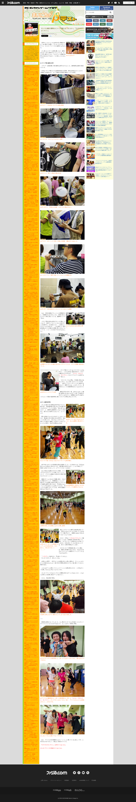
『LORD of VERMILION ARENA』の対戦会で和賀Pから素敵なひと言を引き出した (31, 294)
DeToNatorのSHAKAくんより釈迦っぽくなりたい (31, 103)
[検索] (110, 12)
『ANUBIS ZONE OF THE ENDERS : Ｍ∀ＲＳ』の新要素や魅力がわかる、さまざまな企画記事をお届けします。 (103, 82)
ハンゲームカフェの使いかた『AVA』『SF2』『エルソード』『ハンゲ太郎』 (31, 552)
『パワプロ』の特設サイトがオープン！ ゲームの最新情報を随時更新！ (103, 154)
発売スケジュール (45, 3)
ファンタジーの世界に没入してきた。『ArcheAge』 (31, 685)
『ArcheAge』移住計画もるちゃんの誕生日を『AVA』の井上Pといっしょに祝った (31, 561)
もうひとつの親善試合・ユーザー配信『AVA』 (31, 724)
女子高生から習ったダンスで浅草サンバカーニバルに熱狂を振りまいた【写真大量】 (31, 163)
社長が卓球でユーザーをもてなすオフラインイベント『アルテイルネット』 (31, 675)
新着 (24, 3)
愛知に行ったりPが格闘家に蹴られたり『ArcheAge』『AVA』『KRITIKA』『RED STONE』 (31, 520)
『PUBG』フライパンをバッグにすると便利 (31, 119)
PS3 (95, 20)
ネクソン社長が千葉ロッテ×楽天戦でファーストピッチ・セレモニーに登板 (31, 308)
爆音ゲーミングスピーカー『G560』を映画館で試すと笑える (31, 90)
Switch (33, 3)
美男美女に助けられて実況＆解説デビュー (31, 243)
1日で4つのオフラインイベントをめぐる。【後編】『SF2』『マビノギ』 (31, 754)
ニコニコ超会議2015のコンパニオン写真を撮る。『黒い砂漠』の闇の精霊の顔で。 (31, 332)
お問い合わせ (44, 780)
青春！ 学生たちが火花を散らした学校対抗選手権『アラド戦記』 (31, 665)
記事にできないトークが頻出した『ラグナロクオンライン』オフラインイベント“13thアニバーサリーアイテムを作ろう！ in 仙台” (31, 302)
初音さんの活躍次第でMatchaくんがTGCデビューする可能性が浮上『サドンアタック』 (31, 509)
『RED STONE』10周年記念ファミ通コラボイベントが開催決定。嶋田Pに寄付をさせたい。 (31, 341)
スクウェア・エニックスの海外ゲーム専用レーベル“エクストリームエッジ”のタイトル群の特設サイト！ (103, 175)
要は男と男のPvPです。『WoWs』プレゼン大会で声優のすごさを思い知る (31, 136)
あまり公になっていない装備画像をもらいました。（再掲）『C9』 (31, 679)
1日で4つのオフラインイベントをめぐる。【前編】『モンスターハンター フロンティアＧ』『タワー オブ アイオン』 (31, 759)
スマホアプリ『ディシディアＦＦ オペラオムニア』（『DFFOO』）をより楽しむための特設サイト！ (103, 108)
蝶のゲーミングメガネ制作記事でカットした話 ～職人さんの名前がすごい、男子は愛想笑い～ (31, 85)
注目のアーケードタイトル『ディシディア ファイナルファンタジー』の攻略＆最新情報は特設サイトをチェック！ (103, 169)
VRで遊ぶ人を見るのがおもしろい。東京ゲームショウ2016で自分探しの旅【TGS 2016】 (31, 229)
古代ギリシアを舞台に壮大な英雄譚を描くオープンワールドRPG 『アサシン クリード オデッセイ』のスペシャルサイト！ (103, 76)
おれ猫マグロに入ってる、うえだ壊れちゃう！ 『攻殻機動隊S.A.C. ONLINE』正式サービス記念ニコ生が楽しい (31, 201)
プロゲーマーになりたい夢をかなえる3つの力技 (31, 233)
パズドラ (45, 556)
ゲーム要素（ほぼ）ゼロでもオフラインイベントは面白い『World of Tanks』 (31, 431)
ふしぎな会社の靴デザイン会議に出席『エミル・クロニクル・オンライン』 (31, 337)
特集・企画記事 (73, 3)
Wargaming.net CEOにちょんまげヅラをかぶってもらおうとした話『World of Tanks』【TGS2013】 (31, 576)
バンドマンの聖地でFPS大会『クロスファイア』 (31, 721)
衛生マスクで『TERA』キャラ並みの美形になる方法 (31, 381)
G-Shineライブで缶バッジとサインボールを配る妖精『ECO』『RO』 (31, 453)
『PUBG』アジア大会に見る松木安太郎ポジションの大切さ (31, 140)
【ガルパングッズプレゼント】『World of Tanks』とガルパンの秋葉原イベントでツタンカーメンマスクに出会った (31, 529)
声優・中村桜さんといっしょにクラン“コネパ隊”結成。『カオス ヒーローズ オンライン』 (31, 639)
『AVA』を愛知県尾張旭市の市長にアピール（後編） (31, 469)
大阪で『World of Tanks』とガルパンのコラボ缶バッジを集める (31, 316)
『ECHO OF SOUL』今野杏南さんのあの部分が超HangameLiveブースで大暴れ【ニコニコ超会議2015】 (31, 320)
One (102, 24)
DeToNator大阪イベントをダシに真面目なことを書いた (31, 143)
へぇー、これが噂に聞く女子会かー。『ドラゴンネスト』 (31, 504)
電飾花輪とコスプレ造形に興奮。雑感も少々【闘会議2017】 (31, 192)
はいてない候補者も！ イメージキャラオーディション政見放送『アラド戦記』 (31, 631)
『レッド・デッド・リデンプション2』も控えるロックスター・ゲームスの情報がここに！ (103, 88)
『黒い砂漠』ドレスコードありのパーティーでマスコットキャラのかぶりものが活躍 (31, 94)
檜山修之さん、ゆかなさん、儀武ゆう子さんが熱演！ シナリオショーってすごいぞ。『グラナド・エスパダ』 (32, 650)
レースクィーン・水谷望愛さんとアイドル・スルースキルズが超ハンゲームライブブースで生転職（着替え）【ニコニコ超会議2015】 (31, 327)
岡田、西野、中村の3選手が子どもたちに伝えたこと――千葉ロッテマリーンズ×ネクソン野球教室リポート (31, 247)
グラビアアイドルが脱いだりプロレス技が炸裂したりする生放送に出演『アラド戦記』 (31, 484)
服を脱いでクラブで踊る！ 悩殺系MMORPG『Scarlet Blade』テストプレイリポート (32, 588)
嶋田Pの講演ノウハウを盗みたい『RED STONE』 (31, 488)
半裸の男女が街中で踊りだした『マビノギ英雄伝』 (31, 602)
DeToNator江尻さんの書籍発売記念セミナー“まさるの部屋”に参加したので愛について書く (31, 74)
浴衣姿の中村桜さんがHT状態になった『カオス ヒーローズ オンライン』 (31, 610)
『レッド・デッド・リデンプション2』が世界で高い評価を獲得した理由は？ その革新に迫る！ (103, 49)
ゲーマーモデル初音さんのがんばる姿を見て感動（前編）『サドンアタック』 (31, 500)
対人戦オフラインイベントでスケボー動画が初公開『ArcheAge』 (31, 346)
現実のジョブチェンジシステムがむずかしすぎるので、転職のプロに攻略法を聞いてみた (103, 129)
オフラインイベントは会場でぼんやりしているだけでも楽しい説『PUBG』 (31, 129)
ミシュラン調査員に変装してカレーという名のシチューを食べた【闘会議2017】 (31, 197)
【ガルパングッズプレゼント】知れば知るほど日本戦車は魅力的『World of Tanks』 (31, 535)
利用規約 (66, 780)
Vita (102, 20)
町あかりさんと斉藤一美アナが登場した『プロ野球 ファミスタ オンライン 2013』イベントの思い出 (31, 515)
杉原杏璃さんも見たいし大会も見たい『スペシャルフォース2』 (31, 606)
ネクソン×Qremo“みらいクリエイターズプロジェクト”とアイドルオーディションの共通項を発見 (31, 394)
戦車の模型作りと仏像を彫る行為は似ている (31, 148)
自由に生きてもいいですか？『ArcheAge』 (31, 731)
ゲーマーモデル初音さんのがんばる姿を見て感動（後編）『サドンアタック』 (31, 496)
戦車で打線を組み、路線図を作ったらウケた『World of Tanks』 (31, 360)
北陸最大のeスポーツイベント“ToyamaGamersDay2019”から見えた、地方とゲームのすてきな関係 (32, 68)
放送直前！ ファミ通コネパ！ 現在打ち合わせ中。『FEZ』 (31, 750)
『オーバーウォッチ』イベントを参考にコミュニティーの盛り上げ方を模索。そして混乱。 (31, 183)
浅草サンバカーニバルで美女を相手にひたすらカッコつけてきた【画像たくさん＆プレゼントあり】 (31, 276)
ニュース (61, 3)
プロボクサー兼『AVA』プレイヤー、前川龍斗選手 (31, 734)
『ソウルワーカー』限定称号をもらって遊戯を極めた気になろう (31, 240)
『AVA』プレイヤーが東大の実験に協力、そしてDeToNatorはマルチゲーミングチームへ (31, 399)
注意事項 (74, 780)
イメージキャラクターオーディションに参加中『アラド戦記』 (31, 635)
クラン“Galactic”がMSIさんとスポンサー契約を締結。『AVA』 (31, 737)
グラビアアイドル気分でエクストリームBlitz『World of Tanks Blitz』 (31, 410)
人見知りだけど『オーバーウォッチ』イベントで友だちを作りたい (31, 179)
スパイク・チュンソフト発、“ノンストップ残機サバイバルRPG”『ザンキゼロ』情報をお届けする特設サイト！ (103, 102)
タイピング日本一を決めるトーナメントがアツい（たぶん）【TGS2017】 (31, 156)
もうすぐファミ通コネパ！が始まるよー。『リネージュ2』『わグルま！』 (31, 718)
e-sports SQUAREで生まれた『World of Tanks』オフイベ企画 (31, 492)
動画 (66, 3)
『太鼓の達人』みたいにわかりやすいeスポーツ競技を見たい (31, 152)
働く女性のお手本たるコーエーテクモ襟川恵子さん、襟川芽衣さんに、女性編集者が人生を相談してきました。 (103, 143)
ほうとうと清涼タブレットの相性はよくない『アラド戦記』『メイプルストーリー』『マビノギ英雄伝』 (31, 436)
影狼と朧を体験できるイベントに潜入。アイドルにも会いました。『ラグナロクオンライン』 (31, 699)
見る (50, 36)
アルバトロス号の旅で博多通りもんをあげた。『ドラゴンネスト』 (31, 694)
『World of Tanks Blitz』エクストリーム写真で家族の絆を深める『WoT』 (31, 449)
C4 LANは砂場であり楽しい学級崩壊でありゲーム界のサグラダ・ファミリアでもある (31, 124)
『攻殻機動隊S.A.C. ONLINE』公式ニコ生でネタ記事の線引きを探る (31, 210)
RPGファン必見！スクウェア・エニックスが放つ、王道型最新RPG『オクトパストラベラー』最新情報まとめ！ (103, 95)
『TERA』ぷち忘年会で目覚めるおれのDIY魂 (31, 132)
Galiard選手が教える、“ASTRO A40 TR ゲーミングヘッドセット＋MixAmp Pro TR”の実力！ (103, 56)
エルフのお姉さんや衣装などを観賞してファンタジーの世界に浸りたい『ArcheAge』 (31, 645)
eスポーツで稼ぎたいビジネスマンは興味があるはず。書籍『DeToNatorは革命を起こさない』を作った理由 (31, 79)
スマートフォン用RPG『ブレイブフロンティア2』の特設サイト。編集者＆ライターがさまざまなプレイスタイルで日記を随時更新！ (103, 123)
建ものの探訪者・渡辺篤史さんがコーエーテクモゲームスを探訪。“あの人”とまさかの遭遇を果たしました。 (103, 149)
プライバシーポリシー (56, 780)
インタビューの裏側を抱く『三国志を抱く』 (31, 682)
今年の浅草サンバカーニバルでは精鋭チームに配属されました (31, 281)
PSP (109, 24)
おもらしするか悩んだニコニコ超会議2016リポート (31, 236)
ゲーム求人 (54, 3)
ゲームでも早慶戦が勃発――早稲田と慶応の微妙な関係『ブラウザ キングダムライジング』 (31, 594)
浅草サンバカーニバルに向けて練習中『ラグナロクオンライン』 (31, 622)
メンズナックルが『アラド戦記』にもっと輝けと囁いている (31, 457)
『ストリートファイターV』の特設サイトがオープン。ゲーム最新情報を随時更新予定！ (103, 162)
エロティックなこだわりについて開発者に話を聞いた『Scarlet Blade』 (31, 565)
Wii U (96, 24)
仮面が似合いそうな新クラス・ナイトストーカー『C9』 (31, 691)
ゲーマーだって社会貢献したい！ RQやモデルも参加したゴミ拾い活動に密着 (31, 188)
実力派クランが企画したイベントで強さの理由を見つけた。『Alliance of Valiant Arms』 (31, 670)
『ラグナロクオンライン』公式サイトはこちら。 (53, 745)
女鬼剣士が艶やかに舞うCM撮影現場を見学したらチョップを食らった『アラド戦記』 (31, 599)
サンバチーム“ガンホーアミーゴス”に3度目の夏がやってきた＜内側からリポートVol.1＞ (31, 420)
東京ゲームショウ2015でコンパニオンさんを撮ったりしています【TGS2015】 (31, 271)
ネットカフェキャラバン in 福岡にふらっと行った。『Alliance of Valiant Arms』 (31, 705)
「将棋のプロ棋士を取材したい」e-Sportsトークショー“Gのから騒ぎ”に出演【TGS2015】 (31, 266)
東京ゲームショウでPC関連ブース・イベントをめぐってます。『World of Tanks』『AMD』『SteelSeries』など (31, 582)
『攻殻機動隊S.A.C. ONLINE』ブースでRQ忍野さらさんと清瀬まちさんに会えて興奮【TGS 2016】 (31, 223)
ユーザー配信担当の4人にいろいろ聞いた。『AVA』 (31, 714)
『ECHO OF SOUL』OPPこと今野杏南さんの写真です (31, 297)
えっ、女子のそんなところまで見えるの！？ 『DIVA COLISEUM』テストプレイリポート (31, 656)
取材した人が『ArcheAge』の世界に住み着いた (31, 614)
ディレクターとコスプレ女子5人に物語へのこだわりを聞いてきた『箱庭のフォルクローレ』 (31, 556)
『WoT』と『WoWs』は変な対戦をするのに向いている (31, 166)
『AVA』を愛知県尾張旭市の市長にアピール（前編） (31, 472)
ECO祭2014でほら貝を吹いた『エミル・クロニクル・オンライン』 (31, 373)
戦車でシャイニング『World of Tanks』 (30, 460)
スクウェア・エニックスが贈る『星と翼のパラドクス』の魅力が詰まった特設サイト (103, 62)
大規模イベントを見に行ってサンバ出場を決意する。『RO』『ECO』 (31, 728)
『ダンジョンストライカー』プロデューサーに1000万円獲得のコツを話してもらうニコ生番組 (31, 253)
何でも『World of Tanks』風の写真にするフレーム (31, 146)
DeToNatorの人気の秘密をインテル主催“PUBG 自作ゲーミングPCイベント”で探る (31, 106)
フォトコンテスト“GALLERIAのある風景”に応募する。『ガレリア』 (31, 661)
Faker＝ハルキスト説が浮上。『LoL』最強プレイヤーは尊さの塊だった (31, 116)
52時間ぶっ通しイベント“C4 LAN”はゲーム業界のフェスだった (31, 170)
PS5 (28, 3)
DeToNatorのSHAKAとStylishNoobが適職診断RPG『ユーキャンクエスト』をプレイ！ (103, 42)
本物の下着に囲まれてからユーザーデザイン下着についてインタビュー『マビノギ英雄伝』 (31, 377)
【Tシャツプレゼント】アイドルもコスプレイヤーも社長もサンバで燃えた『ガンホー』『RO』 (31, 570)
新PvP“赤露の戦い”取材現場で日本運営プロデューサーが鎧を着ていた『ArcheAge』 (31, 351)
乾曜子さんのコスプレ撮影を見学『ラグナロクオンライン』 (31, 206)
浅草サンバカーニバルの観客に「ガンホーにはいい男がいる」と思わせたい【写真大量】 (31, 215)
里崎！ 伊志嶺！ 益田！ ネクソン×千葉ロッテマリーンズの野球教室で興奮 (31, 364)
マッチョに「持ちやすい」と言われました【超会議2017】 (31, 174)
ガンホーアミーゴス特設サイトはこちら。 (51, 748)
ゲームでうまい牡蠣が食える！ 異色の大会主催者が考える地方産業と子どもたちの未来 (31, 99)
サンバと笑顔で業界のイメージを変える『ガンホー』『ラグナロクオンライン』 (31, 626)
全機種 (110, 17)
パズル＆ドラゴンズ (75, 538)
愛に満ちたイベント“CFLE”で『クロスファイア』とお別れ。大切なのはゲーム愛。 (31, 111)
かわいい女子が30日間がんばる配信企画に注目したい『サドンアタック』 (31, 539)
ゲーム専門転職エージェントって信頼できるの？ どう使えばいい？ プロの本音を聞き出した (103, 136)
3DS (109, 20)
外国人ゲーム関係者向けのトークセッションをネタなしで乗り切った (31, 262)
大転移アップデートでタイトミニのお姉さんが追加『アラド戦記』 (31, 445)
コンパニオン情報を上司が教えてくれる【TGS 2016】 (31, 219)
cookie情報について (84, 780)
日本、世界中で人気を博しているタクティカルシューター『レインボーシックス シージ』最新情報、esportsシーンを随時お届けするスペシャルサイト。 (99, 116)
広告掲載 (93, 780)
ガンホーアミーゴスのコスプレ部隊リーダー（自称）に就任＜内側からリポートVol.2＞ (31, 415)
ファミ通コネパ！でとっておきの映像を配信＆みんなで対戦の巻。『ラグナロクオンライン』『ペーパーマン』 (31, 710)
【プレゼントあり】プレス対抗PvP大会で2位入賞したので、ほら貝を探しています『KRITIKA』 (31, 465)
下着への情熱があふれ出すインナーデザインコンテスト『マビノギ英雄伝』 (31, 441)
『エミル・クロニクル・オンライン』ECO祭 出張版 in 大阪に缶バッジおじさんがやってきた (31, 289)
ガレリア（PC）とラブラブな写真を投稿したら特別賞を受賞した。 (31, 618)
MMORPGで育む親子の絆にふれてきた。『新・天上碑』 (31, 746)
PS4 (37, 3)
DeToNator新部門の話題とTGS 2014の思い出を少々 (31, 384)
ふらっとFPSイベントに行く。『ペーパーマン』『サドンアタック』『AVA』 (31, 742)
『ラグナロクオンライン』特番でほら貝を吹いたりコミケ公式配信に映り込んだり (31, 356)
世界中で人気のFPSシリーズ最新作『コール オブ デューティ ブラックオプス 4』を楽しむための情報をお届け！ (103, 69)
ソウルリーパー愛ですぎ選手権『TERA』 (31, 480)
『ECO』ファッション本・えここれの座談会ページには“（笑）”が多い (31, 312)
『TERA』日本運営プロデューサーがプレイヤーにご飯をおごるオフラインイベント (31, 369)
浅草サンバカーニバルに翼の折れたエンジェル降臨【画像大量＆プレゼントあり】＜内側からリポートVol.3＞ (31, 405)
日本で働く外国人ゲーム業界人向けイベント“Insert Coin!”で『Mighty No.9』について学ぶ (31, 476)
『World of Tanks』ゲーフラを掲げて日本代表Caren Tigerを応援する (31, 258)
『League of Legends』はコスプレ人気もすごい (31, 284)
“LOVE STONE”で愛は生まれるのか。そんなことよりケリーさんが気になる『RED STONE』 (31, 426)
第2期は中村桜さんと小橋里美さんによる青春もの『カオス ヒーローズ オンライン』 (31, 543)
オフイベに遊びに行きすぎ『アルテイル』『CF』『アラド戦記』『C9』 (31, 547)
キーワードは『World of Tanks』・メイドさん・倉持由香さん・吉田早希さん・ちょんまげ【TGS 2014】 (31, 388)
